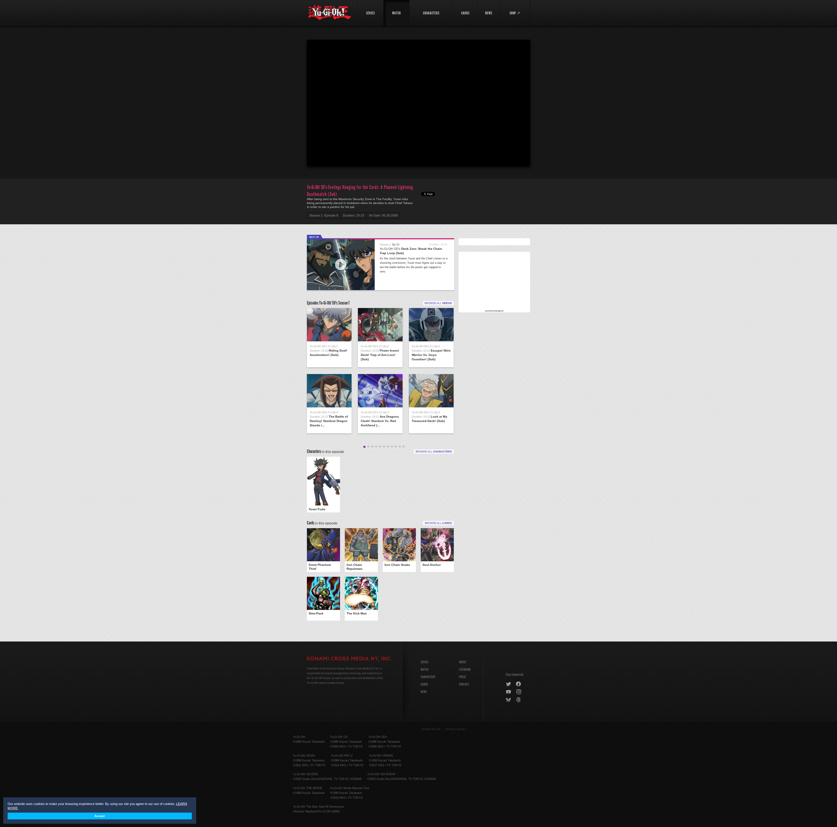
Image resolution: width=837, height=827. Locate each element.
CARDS (424, 684)
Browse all (438, 303)
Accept (99, 816)
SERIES (424, 662)
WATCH (425, 669)
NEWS (424, 692)
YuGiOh (329, 12)
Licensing (465, 669)
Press (462, 677)
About (462, 662)
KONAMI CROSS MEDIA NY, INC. (349, 659)
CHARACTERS (428, 677)
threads (519, 700)
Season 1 (343, 303)
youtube (509, 692)
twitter (508, 684)
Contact (464, 684)
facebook (518, 684)
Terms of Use (431, 729)
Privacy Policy (456, 729)
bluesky (509, 700)
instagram (519, 692)
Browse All (438, 523)
